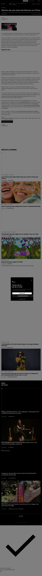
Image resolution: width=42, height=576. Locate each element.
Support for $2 (22, 293)
